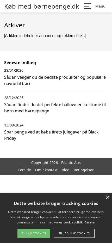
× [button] (107, 197)
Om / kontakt (46, 169)
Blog (66, 169)
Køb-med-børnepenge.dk (41, 6)
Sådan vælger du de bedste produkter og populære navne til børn (55, 80)
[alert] (56, 218)
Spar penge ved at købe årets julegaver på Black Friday (51, 135)
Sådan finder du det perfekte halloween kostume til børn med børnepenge (55, 108)
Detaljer (89, 222)
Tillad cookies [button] (34, 233)
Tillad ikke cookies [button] (74, 233)
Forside (24, 169)
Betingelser (84, 169)
